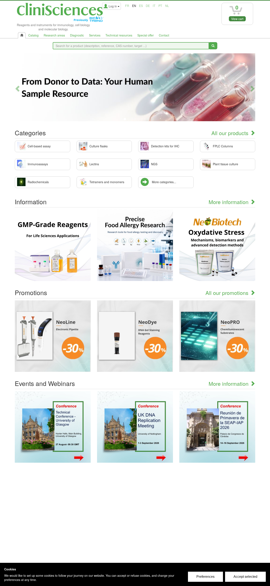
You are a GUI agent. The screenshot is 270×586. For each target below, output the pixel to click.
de (148, 6)
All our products (230, 133)
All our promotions (227, 292)
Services (94, 35)
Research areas (54, 35)
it (154, 6)
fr (127, 6)
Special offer (145, 35)
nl (167, 6)
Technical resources (118, 35)
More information (229, 202)
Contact (164, 35)
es (141, 6)
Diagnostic (77, 35)
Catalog (33, 35)
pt (160, 6)
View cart (237, 19)
